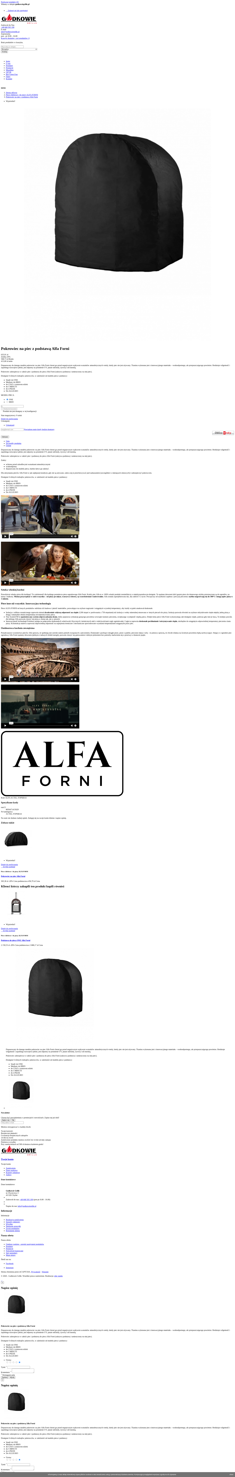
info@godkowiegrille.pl (10, 32)
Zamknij (5, 1377)
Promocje (9, 68)
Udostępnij (10, 425)
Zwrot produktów (13, 1228)
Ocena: (8, 1360)
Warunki (45, 1272)
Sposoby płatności (13, 1222)
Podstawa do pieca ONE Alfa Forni (15, 940)
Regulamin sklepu (13, 1231)
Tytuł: (4, 1367)
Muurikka (9, 70)
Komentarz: (6, 1372)
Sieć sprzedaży (11, 1253)
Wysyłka (9, 1224)
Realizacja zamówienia (15, 1220)
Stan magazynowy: (8, 415)
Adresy (9, 1175)
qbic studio (58, 1276)
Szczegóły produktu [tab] (13, 443)
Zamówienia (11, 1168)
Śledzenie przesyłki (13, 1226)
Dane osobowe (12, 1170)
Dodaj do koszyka (9, 409)
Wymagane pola (8, 1375)
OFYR (8, 72)
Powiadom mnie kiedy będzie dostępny (39, 429)
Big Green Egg (12, 74)
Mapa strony (11, 1255)
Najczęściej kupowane (14, 1251)
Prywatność (35, 1272)
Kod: (3, 798)
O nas (8, 63)
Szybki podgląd (8, 867)
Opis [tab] (8, 441)
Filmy (8, 77)
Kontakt (9, 79)
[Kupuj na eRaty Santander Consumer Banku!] (223, 434)
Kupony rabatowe (13, 1173)
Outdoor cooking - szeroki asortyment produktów (25, 1244)
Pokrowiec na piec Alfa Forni (13, 876)
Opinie (8, 446)
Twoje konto (7, 1159)
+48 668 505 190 (7, 27)
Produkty (9, 66)
